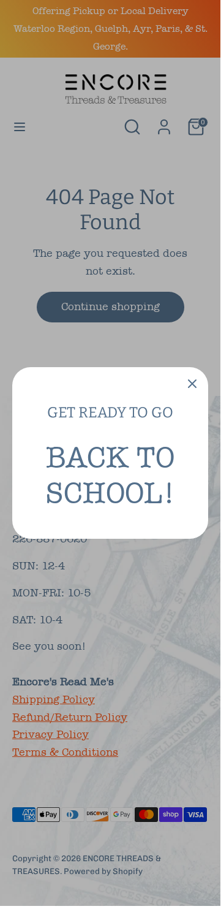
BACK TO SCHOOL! (110, 475)
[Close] (192, 383)
